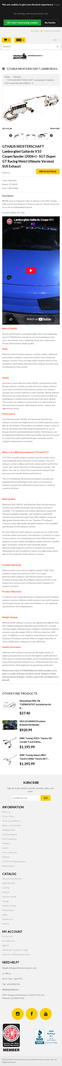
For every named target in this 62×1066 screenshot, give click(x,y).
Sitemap (5, 857)
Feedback (6, 843)
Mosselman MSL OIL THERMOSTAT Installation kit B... (35, 704)
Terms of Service (9, 852)
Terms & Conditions (11, 821)
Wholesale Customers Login (15, 950)
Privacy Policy (8, 816)
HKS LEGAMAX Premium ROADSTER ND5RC (32, 723)
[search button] (57, 47)
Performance (8, 910)
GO (45, 798)
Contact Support (9, 834)
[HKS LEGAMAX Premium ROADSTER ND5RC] (9, 725)
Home (7, 76)
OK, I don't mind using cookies (22, 22)
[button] (19, 40)
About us (6, 812)
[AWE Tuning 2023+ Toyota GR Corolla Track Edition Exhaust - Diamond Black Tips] (9, 743)
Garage (5, 901)
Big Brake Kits (8, 883)
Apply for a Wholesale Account (16, 954)
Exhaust (17, 76)
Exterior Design (9, 896)
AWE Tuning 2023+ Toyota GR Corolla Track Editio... (36, 740)
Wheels (5, 923)
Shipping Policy (8, 830)
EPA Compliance (9, 839)
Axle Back (12, 180)
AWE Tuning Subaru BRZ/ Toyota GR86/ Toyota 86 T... (34, 757)
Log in (36, 30)
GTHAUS (13, 184)
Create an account (51, 30)
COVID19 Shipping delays (14, 861)
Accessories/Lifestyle (12, 878)
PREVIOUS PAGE (48, 171)
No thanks (50, 22)
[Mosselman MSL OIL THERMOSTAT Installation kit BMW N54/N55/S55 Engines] (9, 704)
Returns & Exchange (11, 825)
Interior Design (9, 905)
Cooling (5, 887)
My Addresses (8, 941)
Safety (5, 914)
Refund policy (8, 866)
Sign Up (5, 945)
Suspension (7, 919)
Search (5, 848)
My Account (7, 936)
